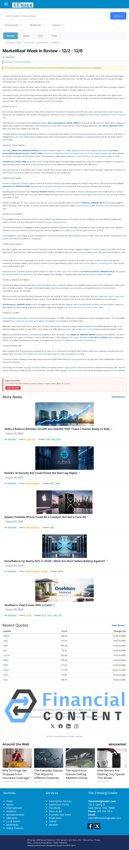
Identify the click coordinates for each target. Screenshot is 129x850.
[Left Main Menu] (6, 4)
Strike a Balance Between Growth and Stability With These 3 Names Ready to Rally (58, 429)
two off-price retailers (21, 137)
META (6, 660)
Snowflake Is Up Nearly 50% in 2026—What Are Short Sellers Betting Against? (56, 561)
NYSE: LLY (106, 337)
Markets (10, 35)
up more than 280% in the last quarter (18, 274)
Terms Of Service (94, 716)
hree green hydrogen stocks (54, 222)
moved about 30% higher (52, 186)
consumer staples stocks (101, 249)
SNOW (60, 571)
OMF (55, 615)
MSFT (52, 483)
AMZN (6, 635)
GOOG (6, 655)
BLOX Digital (71, 845)
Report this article (13, 388)
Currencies (29, 42)
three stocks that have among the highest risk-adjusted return (35, 321)
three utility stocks (67, 230)
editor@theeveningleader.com (104, 818)
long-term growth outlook (46, 164)
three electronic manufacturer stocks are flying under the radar (39, 354)
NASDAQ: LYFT (116, 126)
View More (117, 396)
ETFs (40, 35)
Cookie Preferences (60, 843)
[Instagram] (76, 726)
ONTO (58, 439)
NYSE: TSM (36, 153)
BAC (5, 650)
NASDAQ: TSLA (46, 192)
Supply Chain (30, 439)
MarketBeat (12, 439)
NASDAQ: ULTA (23, 304)
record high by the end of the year (95, 195)
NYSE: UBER (73, 123)
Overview (10, 42)
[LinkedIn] (68, 726)
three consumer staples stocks (85, 252)
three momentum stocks (80, 359)
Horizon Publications (48, 840)
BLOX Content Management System (49, 845)
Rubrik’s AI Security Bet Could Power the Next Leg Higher (42, 473)
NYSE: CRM (20, 162)
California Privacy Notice (43, 843)
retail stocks (108, 134)
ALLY (44, 615)
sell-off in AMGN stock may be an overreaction (76, 340)
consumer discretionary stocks (41, 203)
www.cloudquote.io (88, 709)
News (19, 42)
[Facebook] (60, 726)
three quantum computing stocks (98, 263)
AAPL (52, 527)
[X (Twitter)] (52, 726)
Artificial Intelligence (33, 483)
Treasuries (55, 42)
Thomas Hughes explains (98, 153)
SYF (59, 615)
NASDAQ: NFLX (98, 203)
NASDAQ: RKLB (107, 272)
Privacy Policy (74, 716)
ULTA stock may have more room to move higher (83, 307)
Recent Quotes (11, 25)
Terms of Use (88, 840)
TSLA (5, 679)
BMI (53, 439)
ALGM (48, 439)
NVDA (6, 670)
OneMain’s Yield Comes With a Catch (29, 605)
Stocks (26, 35)
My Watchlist (35, 25)
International (42, 42)
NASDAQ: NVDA (29, 150)
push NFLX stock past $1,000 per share (93, 206)
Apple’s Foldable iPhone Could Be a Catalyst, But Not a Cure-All (46, 517)
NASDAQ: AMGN (87, 335)
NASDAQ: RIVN (22, 186)
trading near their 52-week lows (110, 296)
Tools (54, 35)
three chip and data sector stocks (80, 329)
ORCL (6, 674)
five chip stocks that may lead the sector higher (93, 156)
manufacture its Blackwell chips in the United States (63, 153)
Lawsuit (28, 615)
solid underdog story (44, 126)
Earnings (44, 571)
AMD (5, 645)
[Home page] (22, 5)
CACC (49, 615)
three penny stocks (75, 370)
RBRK (58, 483)
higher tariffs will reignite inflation (44, 285)
